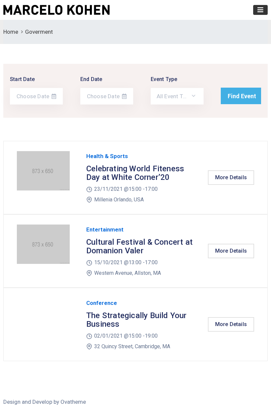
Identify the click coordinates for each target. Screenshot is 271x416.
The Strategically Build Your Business (136, 320)
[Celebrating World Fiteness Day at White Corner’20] (43, 177)
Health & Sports (107, 156)
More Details (231, 177)
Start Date (22, 79)
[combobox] (177, 96)
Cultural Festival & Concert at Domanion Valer (139, 246)
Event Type (164, 79)
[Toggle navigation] (260, 10)
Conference (101, 303)
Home (10, 31)
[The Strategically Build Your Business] (43, 324)
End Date (91, 79)
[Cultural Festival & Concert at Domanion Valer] (43, 251)
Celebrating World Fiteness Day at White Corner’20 (135, 173)
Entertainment (105, 229)
